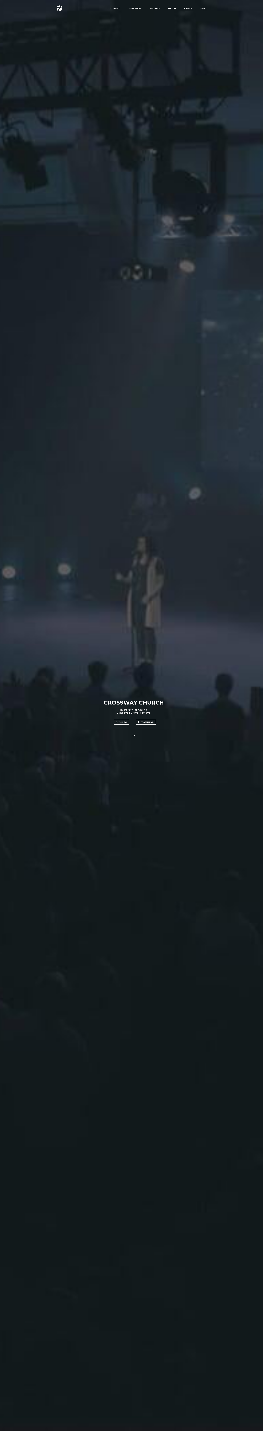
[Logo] (59, 8)
